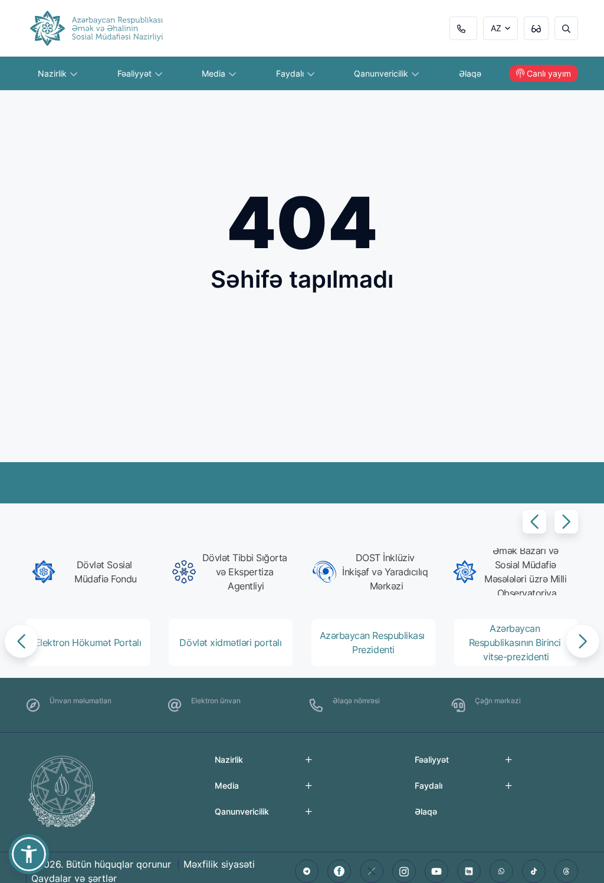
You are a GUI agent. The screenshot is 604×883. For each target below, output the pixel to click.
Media (215, 73)
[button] (534, 521)
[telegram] (307, 871)
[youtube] (436, 871)
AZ (496, 28)
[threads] (566, 871)
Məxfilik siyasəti (219, 864)
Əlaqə (470, 73)
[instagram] (404, 871)
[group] (91, 571)
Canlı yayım (549, 73)
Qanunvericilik (382, 73)
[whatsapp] (501, 871)
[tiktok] (534, 871)
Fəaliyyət (135, 73)
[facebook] (339, 871)
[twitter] (371, 871)
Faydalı (291, 73)
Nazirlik (53, 73)
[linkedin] (469, 871)
